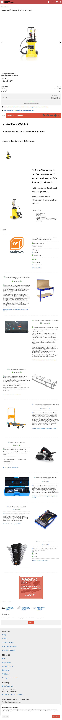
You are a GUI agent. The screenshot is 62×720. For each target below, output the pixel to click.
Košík (4, 658)
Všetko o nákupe (8, 642)
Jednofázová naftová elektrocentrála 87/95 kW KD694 (44, 360)
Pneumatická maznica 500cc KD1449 (9, 608)
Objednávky (6, 662)
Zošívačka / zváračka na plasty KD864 (12, 524)
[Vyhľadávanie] (53, 2)
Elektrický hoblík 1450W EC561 (10, 467)
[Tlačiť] (55, 115)
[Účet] (49, 2)
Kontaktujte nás (7, 686)
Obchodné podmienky (10, 646)
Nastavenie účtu (7, 666)
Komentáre (20, 115)
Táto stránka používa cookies (10, 707)
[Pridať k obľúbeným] (59, 115)
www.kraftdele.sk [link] (37, 267)
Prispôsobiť (5, 716)
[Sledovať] (51, 115)
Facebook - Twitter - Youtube (12, 694)
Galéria (4, 639)
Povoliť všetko (55, 716)
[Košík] (57, 2)
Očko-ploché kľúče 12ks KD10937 (40, 560)
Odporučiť (31, 622)
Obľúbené (5, 674)
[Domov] (9, 2)
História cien (10, 115)
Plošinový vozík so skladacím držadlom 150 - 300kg (44, 428)
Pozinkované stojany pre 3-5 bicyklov (12, 394)
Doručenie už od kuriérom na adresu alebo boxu (19, 110)
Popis (3, 115)
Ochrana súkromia (8, 650)
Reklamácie (6, 670)
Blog (4, 635)
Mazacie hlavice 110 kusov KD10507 (41, 608)
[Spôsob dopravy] (44, 115)
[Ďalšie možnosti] (60, 2)
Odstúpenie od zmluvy (10, 678)
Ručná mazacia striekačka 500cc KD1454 (26, 608)
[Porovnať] (48, 115)
